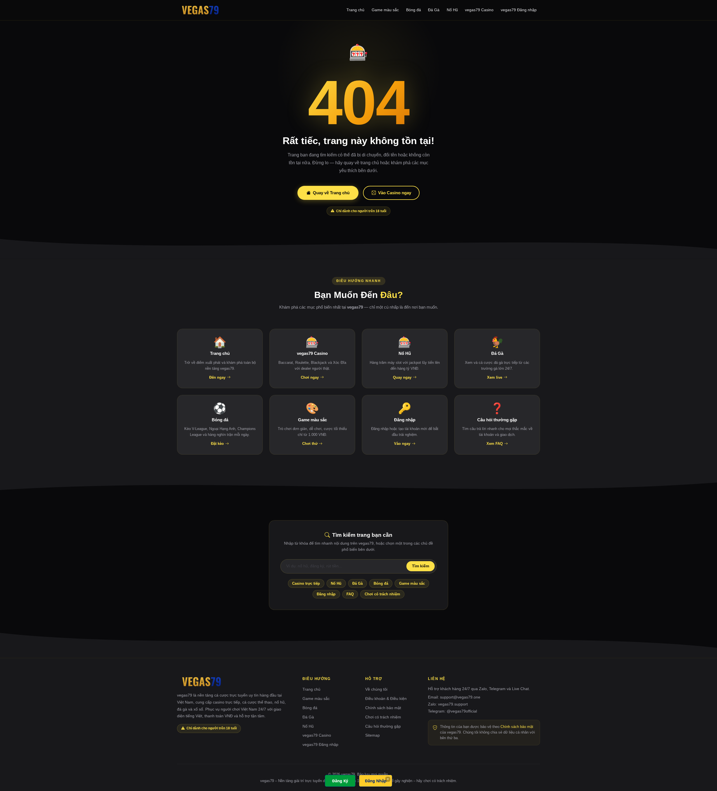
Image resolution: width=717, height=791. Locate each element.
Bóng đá (413, 10)
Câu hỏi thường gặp (383, 726)
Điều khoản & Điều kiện (386, 698)
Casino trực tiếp (306, 583)
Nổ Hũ (452, 10)
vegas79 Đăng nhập (519, 10)
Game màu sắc (385, 10)
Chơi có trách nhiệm (382, 594)
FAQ (350, 594)
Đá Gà (433, 10)
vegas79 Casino (479, 10)
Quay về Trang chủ (331, 192)
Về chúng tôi (376, 689)
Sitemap (372, 735)
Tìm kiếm (420, 566)
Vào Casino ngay (394, 192)
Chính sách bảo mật (383, 708)
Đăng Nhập (376, 780)
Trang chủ (355, 10)
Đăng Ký (340, 780)
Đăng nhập (326, 594)
